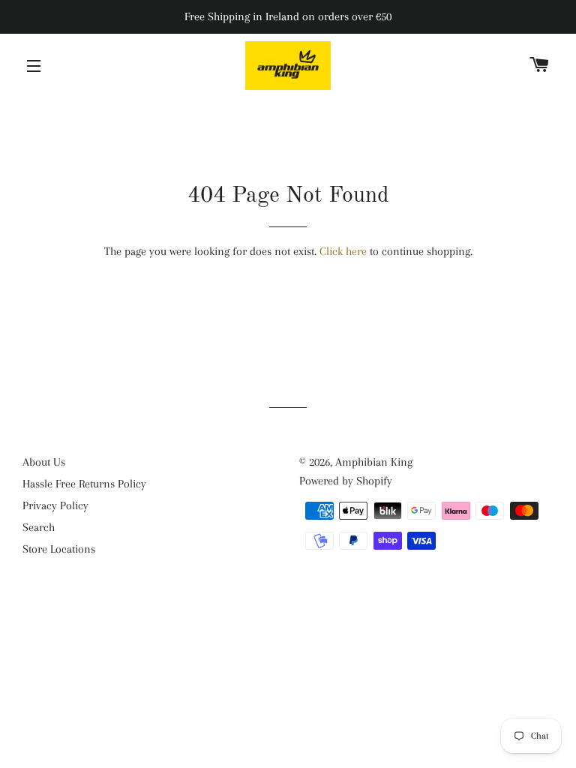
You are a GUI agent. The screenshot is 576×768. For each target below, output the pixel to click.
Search (38, 527)
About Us (43, 462)
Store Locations (58, 549)
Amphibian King (373, 462)
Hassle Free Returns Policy (84, 483)
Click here (343, 251)
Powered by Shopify (345, 481)
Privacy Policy (55, 505)
